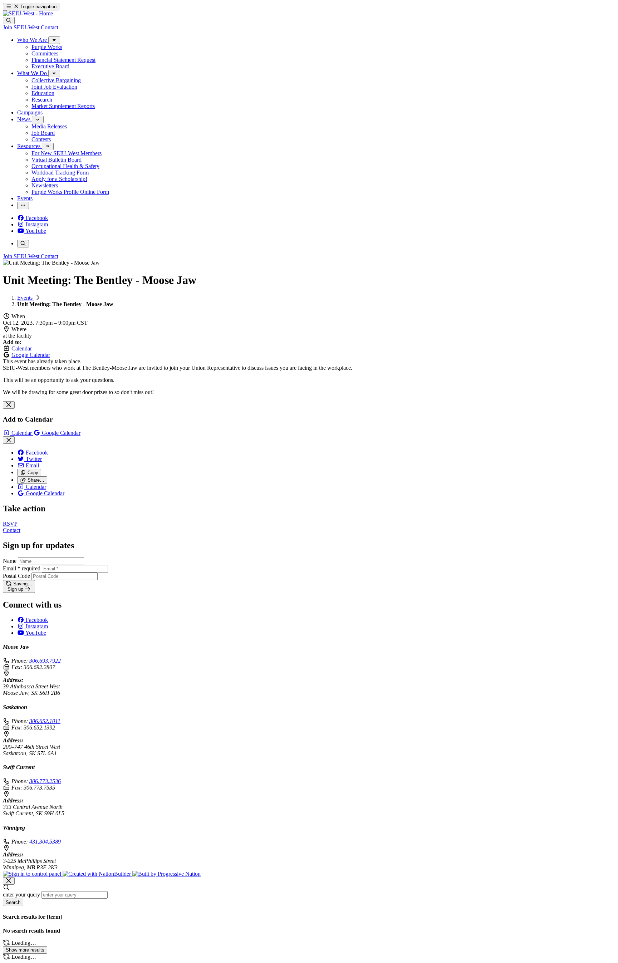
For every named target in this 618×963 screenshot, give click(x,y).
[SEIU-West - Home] (28, 13)
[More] (54, 40)
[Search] (9, 20)
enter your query (21, 894)
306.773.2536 (45, 781)
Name (9, 561)
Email (21, 568)
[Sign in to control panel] (33, 874)
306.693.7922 (45, 661)
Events (25, 298)
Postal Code (16, 576)
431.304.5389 (45, 842)
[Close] (9, 405)
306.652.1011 (44, 721)
